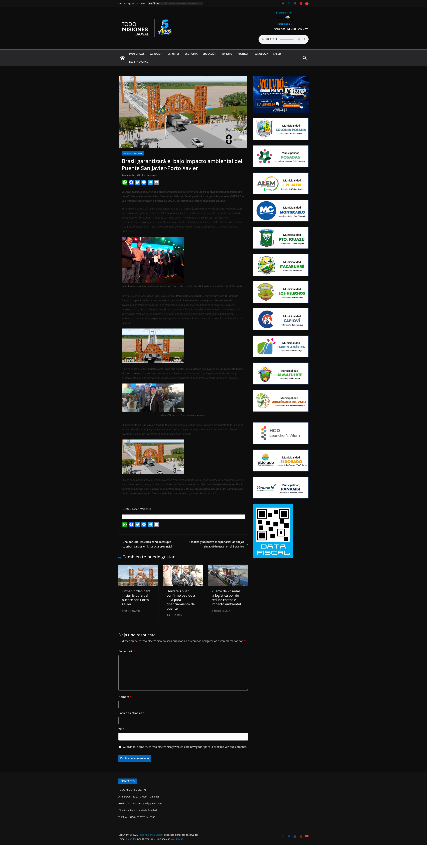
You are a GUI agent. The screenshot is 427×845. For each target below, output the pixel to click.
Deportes (173, 53)
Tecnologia (260, 53)
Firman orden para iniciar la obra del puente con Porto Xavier (136, 597)
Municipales (137, 53)
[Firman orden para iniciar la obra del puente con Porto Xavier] (138, 567)
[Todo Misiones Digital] (122, 58)
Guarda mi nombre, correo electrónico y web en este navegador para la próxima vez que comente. (185, 747)
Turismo (227, 53)
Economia (191, 53)
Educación (209, 53)
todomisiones (150, 175)
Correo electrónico (131, 713)
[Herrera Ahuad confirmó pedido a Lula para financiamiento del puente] (183, 567)
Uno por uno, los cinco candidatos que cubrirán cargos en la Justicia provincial (147, 544)
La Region (156, 53)
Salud (277, 53)
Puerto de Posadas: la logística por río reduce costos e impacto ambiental (226, 597)
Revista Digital (138, 61)
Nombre (124, 697)
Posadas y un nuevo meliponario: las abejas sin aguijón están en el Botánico (216, 544)
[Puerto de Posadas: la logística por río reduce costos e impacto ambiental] (228, 567)
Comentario (127, 651)
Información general (133, 153)
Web (121, 729)
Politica (243, 53)
